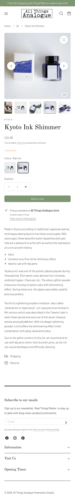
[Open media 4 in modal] (64, 40)
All (17, 26)
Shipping (21, 142)
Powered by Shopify (44, 492)
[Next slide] (64, 66)
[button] (6, 13)
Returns (14, 362)
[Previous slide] (11, 66)
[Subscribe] (66, 422)
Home (7, 26)
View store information (23, 218)
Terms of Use (38, 429)
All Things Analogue (23, 492)
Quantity (8, 178)
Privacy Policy (53, 429)
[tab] (6, 108)
